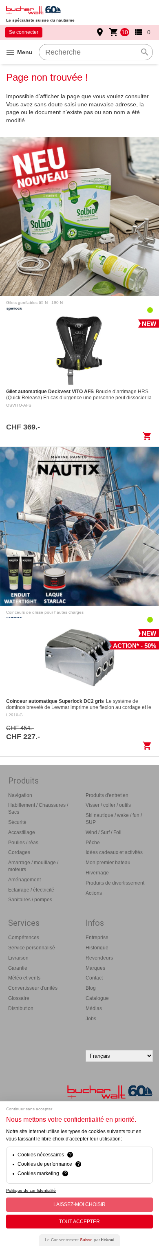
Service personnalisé (31, 948)
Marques (95, 968)
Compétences (23, 937)
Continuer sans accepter (29, 1109)
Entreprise (97, 937)
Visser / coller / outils (108, 805)
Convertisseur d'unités (32, 988)
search (145, 52)
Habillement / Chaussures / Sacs (38, 808)
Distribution (20, 1008)
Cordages (19, 852)
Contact (94, 978)
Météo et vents (24, 978)
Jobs (91, 1018)
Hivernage (97, 873)
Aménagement (24, 880)
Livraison (18, 958)
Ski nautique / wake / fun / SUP (114, 818)
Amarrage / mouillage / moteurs (33, 866)
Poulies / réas (23, 842)
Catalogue (97, 998)
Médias (94, 1008)
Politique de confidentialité (31, 1190)
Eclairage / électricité (31, 890)
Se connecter (23, 32)
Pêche (93, 842)
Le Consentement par (79, 1239)
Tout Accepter (79, 1221)
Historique (97, 948)
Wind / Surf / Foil (103, 832)
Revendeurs (99, 958)
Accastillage (21, 832)
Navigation (20, 795)
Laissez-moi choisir (79, 1204)
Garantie (17, 968)
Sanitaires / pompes (30, 900)
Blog (91, 988)
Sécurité (17, 822)
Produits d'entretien (107, 795)
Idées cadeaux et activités (114, 852)
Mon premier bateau (108, 862)
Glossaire (18, 998)
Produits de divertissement (115, 883)
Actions (94, 893)
